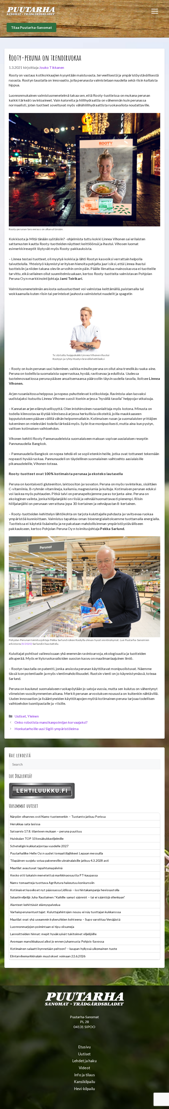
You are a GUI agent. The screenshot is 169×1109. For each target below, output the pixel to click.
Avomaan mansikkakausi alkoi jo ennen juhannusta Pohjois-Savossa (57, 941)
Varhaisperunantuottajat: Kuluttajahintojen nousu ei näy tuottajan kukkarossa (65, 912)
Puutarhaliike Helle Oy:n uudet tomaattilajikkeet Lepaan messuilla (56, 853)
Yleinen (33, 716)
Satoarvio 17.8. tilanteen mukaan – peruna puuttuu (46, 831)
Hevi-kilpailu (84, 1089)
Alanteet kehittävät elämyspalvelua (35, 905)
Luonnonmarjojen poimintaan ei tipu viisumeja (42, 927)
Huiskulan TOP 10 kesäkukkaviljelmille (37, 838)
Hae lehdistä (20, 755)
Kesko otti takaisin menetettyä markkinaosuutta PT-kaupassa (54, 875)
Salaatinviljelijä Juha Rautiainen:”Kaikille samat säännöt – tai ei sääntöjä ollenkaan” (67, 897)
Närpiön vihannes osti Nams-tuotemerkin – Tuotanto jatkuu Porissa (58, 816)
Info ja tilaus (84, 1075)
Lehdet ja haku (84, 1061)
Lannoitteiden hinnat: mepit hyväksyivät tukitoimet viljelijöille (53, 934)
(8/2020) (26, 643)
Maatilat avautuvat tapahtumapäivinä (36, 868)
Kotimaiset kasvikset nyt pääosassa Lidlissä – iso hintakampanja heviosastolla (64, 890)
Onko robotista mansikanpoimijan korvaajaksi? (51, 722)
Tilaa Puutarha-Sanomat (31, 27)
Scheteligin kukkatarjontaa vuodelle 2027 (39, 846)
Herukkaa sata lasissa (25, 824)
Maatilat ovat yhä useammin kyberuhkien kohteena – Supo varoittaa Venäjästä (65, 919)
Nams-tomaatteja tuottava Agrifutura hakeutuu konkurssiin (52, 883)
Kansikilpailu (84, 1082)
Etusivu (84, 1047)
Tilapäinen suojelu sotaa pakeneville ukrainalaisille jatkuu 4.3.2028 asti (59, 860)
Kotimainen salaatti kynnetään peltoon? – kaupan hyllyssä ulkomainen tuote (63, 949)
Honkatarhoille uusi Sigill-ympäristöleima (47, 729)
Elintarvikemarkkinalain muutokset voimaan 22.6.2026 (47, 956)
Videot (84, 1068)
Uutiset (20, 716)
